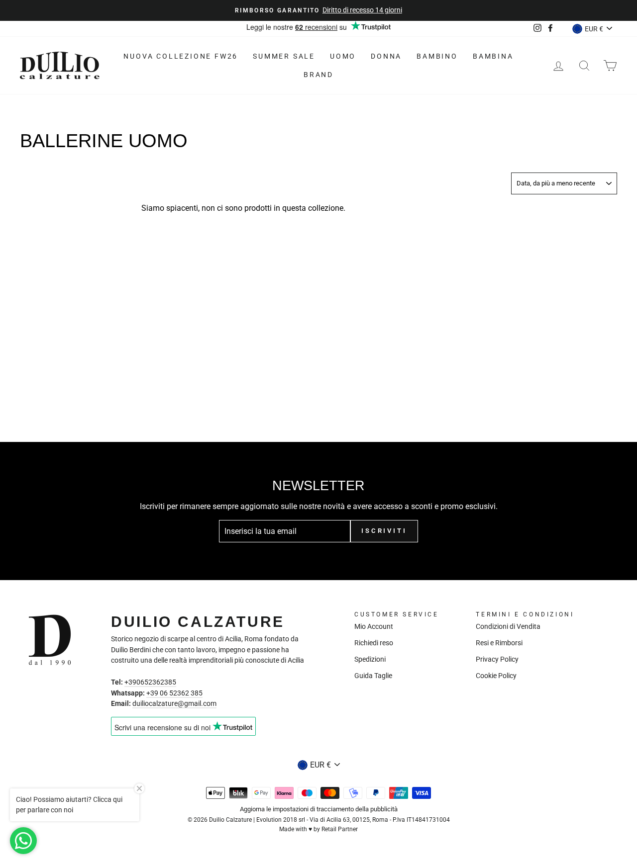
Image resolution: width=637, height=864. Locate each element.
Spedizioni (370, 659)
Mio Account (373, 626)
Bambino (437, 56)
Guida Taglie (373, 676)
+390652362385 (150, 682)
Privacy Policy (497, 659)
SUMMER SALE (284, 56)
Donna (386, 56)
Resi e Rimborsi (499, 643)
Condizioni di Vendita (508, 626)
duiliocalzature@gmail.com (174, 703)
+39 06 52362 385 (174, 693)
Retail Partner (339, 829)
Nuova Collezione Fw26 (180, 56)
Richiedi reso (373, 643)
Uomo (343, 56)
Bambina (493, 56)
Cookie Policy (496, 676)
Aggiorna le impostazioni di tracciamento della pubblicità (319, 809)
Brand (318, 75)
